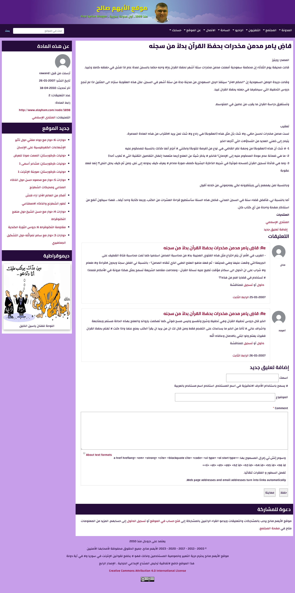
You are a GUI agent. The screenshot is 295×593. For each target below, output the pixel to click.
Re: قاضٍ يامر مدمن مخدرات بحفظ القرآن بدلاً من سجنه (214, 248)
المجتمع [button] (271, 30)
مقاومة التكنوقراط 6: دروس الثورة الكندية (37, 227)
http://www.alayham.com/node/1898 (44, 110)
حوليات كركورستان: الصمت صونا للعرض (40, 155)
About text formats (99, 455)
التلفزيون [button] (254, 30)
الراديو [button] (239, 30)
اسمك (283, 378)
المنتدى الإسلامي (277, 222)
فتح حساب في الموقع (165, 521)
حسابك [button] (176, 30)
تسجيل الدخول (136, 521)
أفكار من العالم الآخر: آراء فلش (46, 195)
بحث (7, 31)
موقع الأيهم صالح (122, 8)
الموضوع (282, 397)
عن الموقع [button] (193, 30)
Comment (281, 408)
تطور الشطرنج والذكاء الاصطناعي (44, 203)
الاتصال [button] (210, 30)
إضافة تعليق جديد (276, 229)
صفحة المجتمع (270, 528)
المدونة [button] (286, 30)
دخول (260, 285)
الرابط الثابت (241, 297)
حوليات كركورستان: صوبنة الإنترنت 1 (42, 172)
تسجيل (248, 285)
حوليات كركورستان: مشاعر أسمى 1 (42, 163)
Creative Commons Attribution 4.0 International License (147, 571)
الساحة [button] (225, 30)
